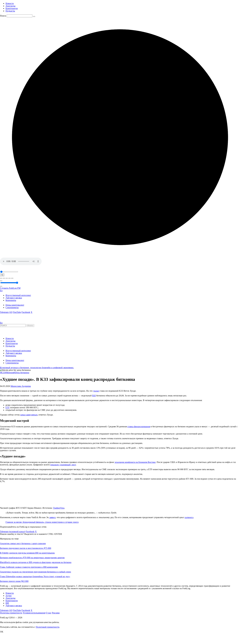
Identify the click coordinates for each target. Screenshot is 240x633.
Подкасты (10, 11)
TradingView (58, 508)
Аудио (9, 595)
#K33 (2, 372)
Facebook (26, 312)
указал (96, 391)
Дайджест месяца (14, 298)
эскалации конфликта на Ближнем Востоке (135, 462)
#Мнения (9, 372)
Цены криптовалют (15, 305)
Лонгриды (10, 6)
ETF (8, 407)
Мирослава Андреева (21, 386)
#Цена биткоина (21, 372)
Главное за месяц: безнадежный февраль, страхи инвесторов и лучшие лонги (42, 522)
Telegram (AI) (6, 312)
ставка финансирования (138, 426)
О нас (48, 613)
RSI (94, 395)
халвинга (189, 517)
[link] (7, 320)
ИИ (7, 603)
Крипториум (12, 8)
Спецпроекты (12, 307)
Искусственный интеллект (18, 295)
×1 (2, 275)
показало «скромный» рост (63, 464)
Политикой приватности (47, 627)
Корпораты (11, 300)
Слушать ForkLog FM (10, 288)
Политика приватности (11, 613)
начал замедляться (28, 415)
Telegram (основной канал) (12, 531)
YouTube (17, 312)
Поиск (3, 16)
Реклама (56, 613)
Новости (10, 3)
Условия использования (34, 613)
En (1, 290)
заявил (52, 517)
